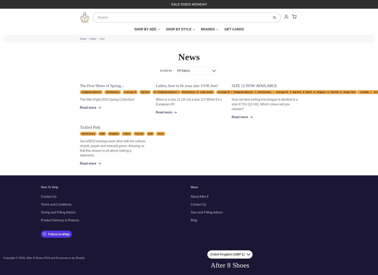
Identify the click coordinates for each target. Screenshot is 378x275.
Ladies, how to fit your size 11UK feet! (187, 85)
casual (328, 92)
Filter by (166, 70)
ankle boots (206, 92)
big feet (145, 92)
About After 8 (199, 196)
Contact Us (49, 196)
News (93, 38)
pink (102, 38)
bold (102, 133)
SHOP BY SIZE (145, 29)
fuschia (335, 92)
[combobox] (181, 17)
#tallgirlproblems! (91, 92)
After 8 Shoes (34, 257)
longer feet (350, 92)
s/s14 (161, 133)
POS (47, 257)
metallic (364, 92)
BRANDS (208, 29)
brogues (321, 92)
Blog (194, 220)
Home (83, 38)
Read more (88, 107)
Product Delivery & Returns (60, 220)
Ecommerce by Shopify (70, 257)
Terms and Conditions (56, 204)
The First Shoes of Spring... (102, 85)
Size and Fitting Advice (207, 212)
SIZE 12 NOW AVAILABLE (254, 85)
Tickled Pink (90, 127)
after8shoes (113, 92)
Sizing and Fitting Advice (58, 212)
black (309, 92)
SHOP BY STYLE (179, 29)
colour (126, 133)
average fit (130, 92)
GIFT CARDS (234, 29)
